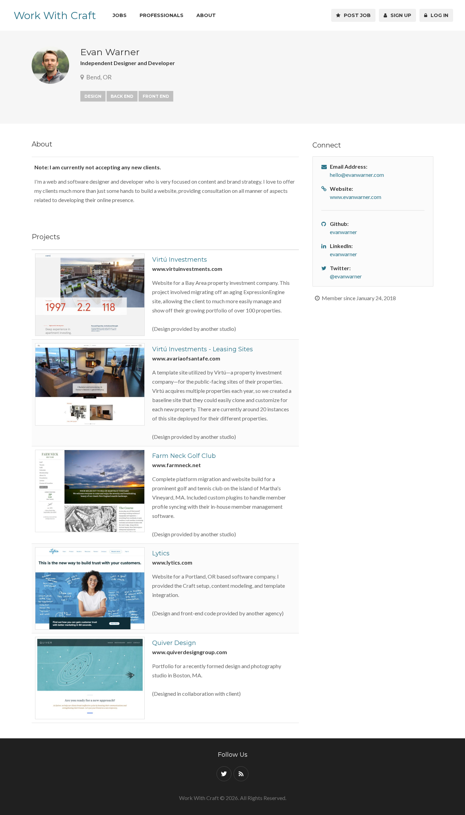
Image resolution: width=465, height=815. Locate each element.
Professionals (161, 15)
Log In (438, 15)
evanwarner (343, 232)
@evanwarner (346, 276)
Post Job (356, 15)
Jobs (120, 15)
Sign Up (399, 15)
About (206, 15)
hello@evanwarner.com (357, 174)
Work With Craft (55, 15)
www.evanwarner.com (355, 197)
